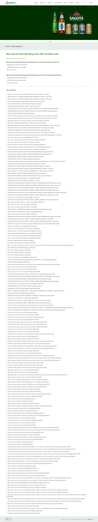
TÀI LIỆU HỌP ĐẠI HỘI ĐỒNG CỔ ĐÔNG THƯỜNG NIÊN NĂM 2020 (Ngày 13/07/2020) (31, 219)
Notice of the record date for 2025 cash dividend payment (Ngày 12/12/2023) (28, 94)
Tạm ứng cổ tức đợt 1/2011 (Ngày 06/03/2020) (20, 444)
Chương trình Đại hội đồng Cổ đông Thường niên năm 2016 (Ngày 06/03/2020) (29, 343)
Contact (77, 2)
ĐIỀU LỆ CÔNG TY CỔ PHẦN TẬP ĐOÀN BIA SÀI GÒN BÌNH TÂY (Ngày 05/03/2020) (30, 209)
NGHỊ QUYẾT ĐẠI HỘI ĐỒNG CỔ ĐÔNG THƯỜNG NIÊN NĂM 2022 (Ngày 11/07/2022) (31, 168)
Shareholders (58, 2)
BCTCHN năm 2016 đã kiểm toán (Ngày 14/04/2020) (22, 243)
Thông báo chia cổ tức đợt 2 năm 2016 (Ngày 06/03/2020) (23, 329)
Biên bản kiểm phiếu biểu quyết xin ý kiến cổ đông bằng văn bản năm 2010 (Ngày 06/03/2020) (33, 461)
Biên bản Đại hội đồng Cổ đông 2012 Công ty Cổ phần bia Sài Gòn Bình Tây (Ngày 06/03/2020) (33, 427)
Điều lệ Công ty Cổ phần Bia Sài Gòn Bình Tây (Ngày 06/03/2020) (25, 211)
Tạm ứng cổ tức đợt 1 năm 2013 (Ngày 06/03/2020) (21, 418)
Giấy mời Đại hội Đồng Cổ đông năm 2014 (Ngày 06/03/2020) (24, 391)
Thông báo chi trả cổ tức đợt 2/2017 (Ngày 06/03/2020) (23, 312)
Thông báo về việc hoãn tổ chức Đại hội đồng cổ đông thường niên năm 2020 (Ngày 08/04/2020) (33, 223)
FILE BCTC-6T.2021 (11, 70)
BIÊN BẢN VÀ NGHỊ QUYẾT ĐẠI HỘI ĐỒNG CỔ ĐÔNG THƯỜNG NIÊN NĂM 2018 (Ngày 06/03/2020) (34, 183)
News (65, 2)
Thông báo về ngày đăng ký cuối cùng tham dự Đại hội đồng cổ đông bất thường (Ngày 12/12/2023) (34, 135)
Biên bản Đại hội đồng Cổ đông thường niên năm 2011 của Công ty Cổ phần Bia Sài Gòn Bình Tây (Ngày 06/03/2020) (39, 446)
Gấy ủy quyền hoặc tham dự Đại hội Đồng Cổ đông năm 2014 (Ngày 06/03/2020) (29, 394)
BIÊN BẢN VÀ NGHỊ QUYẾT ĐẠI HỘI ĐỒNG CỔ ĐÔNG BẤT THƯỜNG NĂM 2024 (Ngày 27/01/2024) (34, 125)
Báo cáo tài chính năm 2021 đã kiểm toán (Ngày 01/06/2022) (24, 178)
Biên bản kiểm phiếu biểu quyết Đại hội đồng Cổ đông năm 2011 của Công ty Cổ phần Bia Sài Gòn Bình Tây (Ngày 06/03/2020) (41, 449)
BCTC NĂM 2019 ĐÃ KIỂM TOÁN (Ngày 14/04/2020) (21, 247)
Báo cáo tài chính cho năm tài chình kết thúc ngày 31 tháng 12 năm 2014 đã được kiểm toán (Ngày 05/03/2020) (38, 490)
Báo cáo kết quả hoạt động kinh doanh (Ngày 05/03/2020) (23, 506)
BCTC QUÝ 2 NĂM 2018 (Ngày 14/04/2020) (19, 255)
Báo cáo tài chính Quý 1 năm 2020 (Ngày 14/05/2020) (22, 204)
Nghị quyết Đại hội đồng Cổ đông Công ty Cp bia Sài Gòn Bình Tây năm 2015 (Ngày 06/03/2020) (33, 360)
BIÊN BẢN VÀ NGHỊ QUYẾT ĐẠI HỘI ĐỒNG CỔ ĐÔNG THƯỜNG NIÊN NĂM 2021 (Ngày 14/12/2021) (34, 185)
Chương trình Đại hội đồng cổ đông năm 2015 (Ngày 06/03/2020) (25, 365)
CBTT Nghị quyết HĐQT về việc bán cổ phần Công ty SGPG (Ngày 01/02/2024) (28, 120)
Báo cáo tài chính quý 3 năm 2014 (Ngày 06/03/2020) (22, 269)
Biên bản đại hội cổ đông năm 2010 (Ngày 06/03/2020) (22, 470)
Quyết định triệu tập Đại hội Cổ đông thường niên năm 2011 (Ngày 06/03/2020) (29, 300)
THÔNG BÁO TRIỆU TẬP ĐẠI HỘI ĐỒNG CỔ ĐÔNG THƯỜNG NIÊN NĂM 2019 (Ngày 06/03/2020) (33, 281)
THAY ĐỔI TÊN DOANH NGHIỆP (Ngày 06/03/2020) (21, 293)
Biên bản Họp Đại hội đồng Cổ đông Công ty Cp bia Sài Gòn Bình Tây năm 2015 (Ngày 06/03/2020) (34, 358)
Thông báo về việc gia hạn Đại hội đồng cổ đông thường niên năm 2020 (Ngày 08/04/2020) (32, 259)
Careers (71, 2)
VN (90, 2)
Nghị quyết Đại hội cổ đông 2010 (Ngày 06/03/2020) (22, 466)
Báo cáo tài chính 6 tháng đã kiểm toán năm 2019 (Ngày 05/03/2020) (26, 475)
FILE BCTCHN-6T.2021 (12, 83)
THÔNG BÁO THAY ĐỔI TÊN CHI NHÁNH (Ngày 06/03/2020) (24, 288)
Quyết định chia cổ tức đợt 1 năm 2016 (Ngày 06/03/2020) (23, 331)
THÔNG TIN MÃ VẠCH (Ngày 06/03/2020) (19, 262)
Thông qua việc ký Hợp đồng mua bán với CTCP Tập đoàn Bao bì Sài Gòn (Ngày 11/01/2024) (32, 118)
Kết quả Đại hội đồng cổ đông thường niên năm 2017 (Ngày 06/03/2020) (27, 322)
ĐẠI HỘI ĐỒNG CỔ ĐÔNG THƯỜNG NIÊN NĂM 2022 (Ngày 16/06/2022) (27, 173)
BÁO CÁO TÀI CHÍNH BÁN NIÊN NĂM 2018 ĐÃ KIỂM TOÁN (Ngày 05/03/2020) (28, 482)
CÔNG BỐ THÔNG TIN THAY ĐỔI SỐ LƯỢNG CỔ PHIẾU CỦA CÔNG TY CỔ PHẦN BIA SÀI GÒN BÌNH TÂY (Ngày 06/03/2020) (40, 307)
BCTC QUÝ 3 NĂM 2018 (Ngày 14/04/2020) (19, 252)
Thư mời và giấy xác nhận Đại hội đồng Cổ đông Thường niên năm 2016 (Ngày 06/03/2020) (32, 346)
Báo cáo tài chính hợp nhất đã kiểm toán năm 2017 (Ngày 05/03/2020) (27, 485)
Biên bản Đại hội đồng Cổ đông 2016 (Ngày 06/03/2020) (23, 336)
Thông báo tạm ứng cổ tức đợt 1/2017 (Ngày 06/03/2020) (23, 315)
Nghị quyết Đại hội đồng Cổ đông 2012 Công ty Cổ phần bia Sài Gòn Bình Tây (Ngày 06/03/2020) (34, 430)
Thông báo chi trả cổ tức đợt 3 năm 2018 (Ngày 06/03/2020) (24, 271)
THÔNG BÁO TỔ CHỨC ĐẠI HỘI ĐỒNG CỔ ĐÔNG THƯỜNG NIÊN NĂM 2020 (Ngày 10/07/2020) (33, 187)
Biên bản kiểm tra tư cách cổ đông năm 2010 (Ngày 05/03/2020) (25, 510)
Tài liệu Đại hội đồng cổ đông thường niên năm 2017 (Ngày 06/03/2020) (27, 324)
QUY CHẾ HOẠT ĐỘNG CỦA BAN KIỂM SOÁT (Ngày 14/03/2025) (25, 104)
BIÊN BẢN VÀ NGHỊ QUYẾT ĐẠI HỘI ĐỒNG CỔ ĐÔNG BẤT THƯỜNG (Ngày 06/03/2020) (31, 295)
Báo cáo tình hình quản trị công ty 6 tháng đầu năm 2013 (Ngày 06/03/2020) (28, 415)
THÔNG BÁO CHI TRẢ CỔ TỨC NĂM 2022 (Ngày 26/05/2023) (24, 159)
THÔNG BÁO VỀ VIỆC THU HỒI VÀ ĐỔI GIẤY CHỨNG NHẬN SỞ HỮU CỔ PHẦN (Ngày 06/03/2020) (34, 276)
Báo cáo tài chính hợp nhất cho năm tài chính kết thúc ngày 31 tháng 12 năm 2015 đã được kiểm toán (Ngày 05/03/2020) (40, 245)
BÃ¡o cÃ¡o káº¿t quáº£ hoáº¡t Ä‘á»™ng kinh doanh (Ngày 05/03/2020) (26, 202)
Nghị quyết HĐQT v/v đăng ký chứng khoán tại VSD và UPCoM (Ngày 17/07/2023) (29, 147)
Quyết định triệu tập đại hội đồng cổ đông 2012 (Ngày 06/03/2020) (26, 432)
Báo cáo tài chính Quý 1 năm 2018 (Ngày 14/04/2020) (22, 257)
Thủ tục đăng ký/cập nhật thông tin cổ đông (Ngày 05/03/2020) (25, 233)
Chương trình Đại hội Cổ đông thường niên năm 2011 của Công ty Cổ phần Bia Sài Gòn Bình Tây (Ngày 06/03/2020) (39, 451)
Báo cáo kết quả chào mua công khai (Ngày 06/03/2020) (23, 372)
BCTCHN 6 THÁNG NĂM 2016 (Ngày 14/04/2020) (21, 240)
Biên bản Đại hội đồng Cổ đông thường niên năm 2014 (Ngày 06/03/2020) (27, 379)
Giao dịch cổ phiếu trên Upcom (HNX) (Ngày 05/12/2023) (23, 137)
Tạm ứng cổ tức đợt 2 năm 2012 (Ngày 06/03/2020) (21, 422)
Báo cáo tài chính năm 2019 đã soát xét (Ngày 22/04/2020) (24, 228)
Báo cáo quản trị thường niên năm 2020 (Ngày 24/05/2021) (24, 197)
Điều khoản (90, 519)
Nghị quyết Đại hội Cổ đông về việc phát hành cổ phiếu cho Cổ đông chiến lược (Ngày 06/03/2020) (34, 458)
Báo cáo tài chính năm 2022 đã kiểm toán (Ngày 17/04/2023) (24, 142)
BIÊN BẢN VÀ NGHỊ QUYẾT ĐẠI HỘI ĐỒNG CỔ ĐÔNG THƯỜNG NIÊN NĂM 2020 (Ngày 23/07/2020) (34, 216)
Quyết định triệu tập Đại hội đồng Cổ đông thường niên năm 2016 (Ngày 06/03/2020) (31, 341)
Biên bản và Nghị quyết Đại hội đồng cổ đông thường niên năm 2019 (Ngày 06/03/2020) (31, 274)
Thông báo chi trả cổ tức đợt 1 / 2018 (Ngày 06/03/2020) (23, 298)
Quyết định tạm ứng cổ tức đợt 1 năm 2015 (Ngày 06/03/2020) (24, 353)
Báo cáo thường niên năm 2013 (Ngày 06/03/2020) (21, 399)
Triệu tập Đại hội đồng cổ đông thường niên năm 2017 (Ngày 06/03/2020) (27, 327)
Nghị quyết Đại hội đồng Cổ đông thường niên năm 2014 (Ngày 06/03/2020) (28, 382)
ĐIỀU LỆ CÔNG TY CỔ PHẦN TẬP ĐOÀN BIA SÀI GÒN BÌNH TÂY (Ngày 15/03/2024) (30, 96)
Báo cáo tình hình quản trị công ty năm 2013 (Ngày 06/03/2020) (25, 396)
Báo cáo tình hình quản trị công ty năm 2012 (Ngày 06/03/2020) (25, 420)
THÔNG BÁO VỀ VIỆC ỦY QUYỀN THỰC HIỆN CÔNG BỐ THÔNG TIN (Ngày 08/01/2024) (31, 128)
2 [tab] (50, 41)
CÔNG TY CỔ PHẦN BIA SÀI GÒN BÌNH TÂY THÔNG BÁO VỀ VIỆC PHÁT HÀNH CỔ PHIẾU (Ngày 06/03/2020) (36, 310)
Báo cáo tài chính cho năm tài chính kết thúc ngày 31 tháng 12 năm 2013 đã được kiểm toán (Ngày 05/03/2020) (38, 492)
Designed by (81, 519)
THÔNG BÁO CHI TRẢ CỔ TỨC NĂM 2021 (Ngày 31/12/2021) (24, 180)
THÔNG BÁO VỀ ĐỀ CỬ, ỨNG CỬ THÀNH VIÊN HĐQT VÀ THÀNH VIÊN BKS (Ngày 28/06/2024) (32, 111)
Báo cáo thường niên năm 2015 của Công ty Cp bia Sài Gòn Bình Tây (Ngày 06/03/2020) (31, 348)
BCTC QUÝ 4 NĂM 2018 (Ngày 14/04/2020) (19, 250)
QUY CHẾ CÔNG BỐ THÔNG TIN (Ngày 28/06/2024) (21, 113)
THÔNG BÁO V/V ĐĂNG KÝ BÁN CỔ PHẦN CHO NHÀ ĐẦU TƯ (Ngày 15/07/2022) (29, 166)
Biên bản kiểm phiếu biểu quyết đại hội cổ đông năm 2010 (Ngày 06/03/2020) (28, 473)
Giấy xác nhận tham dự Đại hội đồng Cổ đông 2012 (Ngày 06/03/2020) (27, 437)
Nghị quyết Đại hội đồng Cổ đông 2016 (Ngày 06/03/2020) (23, 339)
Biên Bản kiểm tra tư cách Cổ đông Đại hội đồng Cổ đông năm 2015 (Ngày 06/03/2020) (31, 355)
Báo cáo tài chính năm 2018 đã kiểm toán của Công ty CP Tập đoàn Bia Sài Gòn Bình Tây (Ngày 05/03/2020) (37, 480)
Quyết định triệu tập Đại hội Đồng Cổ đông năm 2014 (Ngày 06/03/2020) (27, 386)
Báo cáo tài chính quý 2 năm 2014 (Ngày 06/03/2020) (22, 267)
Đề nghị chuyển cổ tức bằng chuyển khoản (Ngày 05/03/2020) (24, 231)
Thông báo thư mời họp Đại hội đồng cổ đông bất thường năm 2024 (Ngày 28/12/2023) (31, 132)
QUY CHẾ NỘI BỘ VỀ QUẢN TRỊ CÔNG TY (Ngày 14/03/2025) (24, 106)
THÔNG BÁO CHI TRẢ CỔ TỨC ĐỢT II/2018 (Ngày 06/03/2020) (24, 286)
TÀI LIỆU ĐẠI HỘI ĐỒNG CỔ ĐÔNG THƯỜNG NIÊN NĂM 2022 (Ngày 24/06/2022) (29, 175)
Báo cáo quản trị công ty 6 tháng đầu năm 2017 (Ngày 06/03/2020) (26, 317)
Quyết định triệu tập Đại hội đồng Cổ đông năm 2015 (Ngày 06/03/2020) (27, 367)
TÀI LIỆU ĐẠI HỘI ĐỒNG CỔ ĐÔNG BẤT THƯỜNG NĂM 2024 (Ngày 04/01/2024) (29, 130)
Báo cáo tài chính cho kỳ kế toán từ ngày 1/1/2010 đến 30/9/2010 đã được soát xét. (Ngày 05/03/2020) (35, 503)
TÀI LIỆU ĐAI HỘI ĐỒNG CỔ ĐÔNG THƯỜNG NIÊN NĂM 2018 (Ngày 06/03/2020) (29, 303)
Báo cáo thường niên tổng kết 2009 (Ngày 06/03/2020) (22, 468)
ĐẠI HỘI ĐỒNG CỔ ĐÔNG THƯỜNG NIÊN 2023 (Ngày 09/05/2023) (25, 156)
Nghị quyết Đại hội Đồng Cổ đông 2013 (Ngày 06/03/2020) (23, 403)
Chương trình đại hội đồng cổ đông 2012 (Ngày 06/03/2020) (24, 434)
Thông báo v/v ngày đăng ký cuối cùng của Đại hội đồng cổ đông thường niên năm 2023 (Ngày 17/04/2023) (36, 161)
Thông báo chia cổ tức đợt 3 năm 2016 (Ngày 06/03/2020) (23, 319)
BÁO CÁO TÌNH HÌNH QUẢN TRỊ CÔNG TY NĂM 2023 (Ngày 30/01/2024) (27, 123)
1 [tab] (48, 41)
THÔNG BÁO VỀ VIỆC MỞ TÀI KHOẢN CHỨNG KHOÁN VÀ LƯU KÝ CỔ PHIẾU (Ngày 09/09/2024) (33, 108)
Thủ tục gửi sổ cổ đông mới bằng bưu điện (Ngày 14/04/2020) (24, 238)
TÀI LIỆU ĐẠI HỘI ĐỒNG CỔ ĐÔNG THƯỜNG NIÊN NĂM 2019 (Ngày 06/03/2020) (29, 279)
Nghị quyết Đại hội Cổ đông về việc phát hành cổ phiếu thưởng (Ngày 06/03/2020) (30, 463)
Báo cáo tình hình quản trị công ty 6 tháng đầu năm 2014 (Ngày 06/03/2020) (28, 384)
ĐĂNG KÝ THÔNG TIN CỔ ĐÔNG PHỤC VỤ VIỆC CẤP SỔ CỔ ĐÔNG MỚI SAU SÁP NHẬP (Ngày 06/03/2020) (36, 291)
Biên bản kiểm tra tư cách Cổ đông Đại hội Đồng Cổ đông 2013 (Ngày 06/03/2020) (30, 406)
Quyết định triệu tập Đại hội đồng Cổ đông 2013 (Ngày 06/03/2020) (26, 413)
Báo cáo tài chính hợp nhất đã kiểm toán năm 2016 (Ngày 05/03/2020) (27, 487)
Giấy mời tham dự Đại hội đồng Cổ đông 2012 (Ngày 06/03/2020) (25, 439)
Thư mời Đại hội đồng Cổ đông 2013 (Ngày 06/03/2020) (23, 410)
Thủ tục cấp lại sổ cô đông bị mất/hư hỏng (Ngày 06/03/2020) (24, 235)
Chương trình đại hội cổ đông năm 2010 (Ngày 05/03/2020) (24, 513)
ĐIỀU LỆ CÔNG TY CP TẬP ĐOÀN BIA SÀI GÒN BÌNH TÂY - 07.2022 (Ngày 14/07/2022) (30, 171)
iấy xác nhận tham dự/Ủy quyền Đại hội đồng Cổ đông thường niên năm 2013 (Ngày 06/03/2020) (34, 264)
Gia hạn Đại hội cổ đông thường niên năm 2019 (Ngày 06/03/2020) (26, 283)
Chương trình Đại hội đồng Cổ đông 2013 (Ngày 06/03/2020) (24, 408)
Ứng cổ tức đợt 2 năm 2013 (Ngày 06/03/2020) (20, 401)
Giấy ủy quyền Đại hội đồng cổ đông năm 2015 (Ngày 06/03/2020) (25, 363)
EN (92, 2)
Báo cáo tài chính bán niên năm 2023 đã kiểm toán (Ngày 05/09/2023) (27, 140)
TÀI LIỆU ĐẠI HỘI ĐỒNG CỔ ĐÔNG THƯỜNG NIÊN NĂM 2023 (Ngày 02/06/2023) (29, 154)
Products (49, 2)
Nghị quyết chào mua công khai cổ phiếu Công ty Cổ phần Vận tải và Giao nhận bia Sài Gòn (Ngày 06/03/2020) (37, 375)
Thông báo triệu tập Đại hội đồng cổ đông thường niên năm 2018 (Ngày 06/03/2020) (30, 305)
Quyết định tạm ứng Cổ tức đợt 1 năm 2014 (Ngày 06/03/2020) (25, 377)
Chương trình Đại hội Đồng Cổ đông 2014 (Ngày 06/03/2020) (24, 389)
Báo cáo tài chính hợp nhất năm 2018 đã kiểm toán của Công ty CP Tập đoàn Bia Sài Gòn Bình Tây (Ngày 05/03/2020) (39, 478)
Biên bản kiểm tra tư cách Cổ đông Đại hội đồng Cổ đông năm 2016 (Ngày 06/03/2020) (31, 334)
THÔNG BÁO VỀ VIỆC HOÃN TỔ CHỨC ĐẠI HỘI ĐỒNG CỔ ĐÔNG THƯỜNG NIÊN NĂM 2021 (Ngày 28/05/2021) (37, 192)
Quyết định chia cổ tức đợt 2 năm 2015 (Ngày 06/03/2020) (23, 351)
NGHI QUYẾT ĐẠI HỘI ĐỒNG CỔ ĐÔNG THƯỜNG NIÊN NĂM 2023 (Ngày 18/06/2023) (31, 151)
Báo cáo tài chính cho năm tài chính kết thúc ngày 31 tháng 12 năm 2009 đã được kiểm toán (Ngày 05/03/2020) (38, 508)
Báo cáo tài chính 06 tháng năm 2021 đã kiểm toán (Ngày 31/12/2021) (27, 164)
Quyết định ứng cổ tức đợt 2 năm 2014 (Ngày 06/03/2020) (23, 370)
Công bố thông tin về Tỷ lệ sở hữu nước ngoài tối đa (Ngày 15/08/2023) (27, 149)
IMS (85, 519)
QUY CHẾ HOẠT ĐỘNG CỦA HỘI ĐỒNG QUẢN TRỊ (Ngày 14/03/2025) (26, 101)
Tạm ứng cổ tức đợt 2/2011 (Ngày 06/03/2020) (20, 442)
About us (42, 2)
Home (36, 3)
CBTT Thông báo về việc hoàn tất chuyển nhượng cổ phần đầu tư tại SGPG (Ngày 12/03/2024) (33, 116)
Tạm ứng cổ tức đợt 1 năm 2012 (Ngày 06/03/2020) (21, 425)
